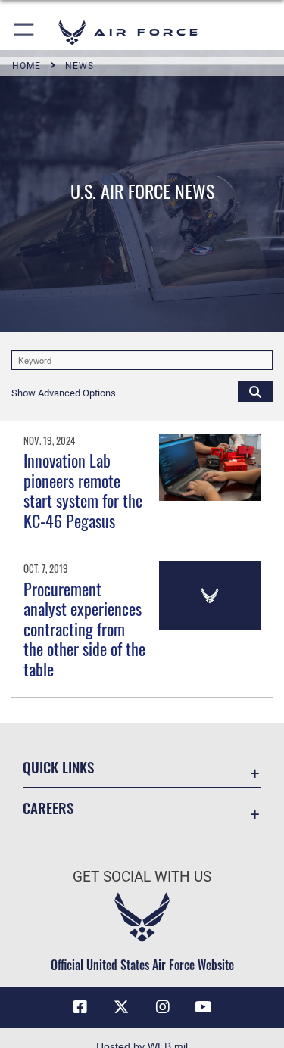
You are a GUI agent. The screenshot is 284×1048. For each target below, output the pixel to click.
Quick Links (58, 767)
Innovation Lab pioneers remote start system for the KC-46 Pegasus (82, 490)
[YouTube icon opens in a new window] (203, 1007)
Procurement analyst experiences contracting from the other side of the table (84, 629)
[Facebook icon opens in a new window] (80, 1007)
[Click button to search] (255, 391)
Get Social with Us (142, 876)
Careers (48, 808)
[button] (24, 32)
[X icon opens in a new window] (121, 1007)
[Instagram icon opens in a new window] (162, 1007)
